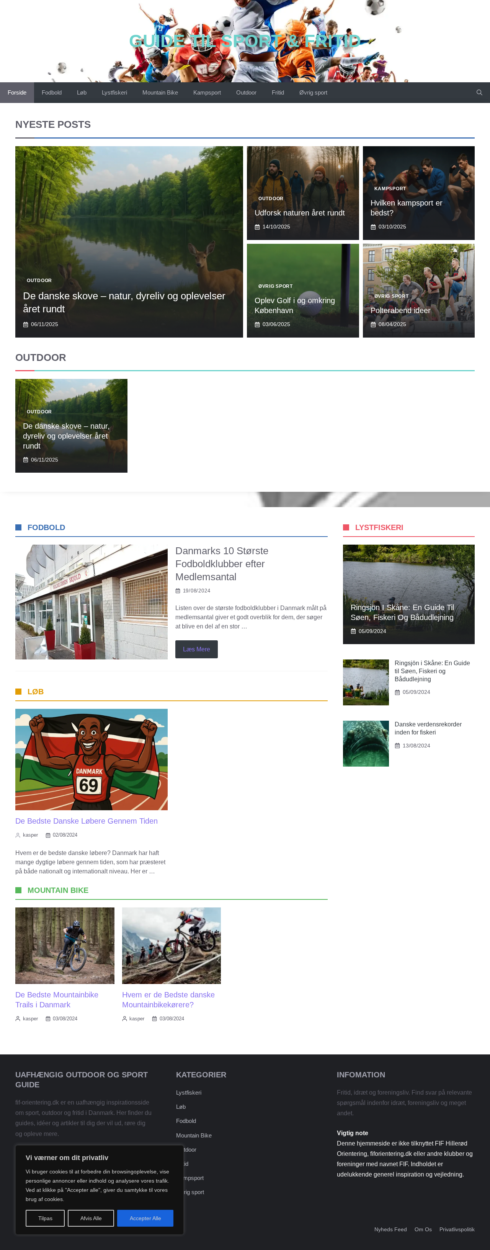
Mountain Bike (160, 92)
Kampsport (207, 92)
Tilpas (45, 1218)
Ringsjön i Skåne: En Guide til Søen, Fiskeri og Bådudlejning (432, 671)
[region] (99, 1190)
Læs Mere (196, 649)
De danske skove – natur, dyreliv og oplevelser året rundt (66, 436)
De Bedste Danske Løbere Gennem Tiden (86, 821)
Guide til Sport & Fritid (245, 41)
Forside (17, 92)
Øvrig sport (313, 92)
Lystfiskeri (114, 92)
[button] (479, 92)
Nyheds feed (390, 1229)
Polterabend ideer (401, 310)
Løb (82, 92)
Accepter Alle (145, 1218)
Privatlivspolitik (457, 1229)
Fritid (278, 92)
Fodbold (52, 92)
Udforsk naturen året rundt (300, 213)
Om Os (423, 1229)
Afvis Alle (91, 1218)
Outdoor (246, 92)
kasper (30, 835)
